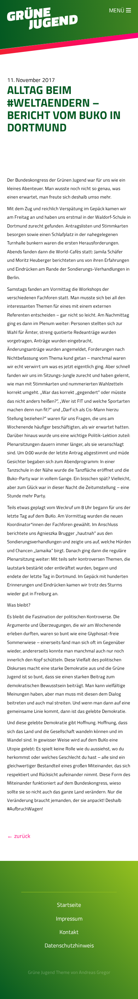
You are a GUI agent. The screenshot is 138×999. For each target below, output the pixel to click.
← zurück (18, 836)
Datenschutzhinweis (69, 945)
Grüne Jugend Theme (49, 972)
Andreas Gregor (94, 972)
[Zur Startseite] (42, 27)
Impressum (69, 918)
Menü (116, 10)
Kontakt (69, 932)
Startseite (69, 904)
